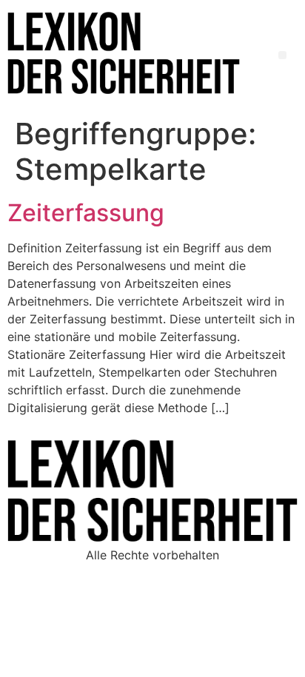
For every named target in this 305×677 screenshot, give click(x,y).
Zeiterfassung (85, 212)
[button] (282, 55)
